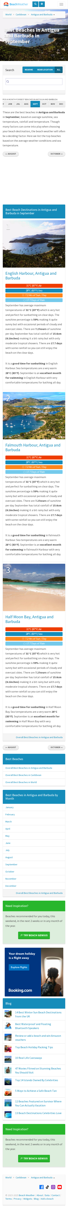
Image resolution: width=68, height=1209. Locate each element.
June (7, 843)
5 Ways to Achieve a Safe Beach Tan (36, 1090)
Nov (53, 104)
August (9, 857)
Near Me (29, 69)
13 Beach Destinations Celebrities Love (38, 1113)
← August (10, 153)
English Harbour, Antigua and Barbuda (30, 275)
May (7, 835)
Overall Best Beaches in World (21, 782)
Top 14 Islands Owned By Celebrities (36, 1080)
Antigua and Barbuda (41, 14)
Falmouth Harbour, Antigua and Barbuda (33, 447)
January (9, 807)
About (40, 1195)
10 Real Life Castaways (28, 1058)
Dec (61, 104)
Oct (44, 104)
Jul (18, 104)
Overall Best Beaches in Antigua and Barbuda (39, 737)
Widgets (27, 1198)
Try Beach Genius (35, 935)
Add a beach (47, 1198)
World (8, 14)
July (7, 850)
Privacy (17, 1198)
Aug (26, 104)
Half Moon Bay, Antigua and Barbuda (29, 619)
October (9, 871)
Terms (8, 1198)
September (11, 864)
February (10, 814)
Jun (10, 104)
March (8, 821)
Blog (8, 1003)
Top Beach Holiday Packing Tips (34, 1047)
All (58, 69)
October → (57, 153)
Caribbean (21, 14)
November (10, 878)
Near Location (45, 69)
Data (47, 1195)
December (10, 885)
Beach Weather (27, 1195)
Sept (35, 104)
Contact (55, 1195)
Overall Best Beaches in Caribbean (23, 775)
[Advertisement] (34, 181)
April (7, 828)
